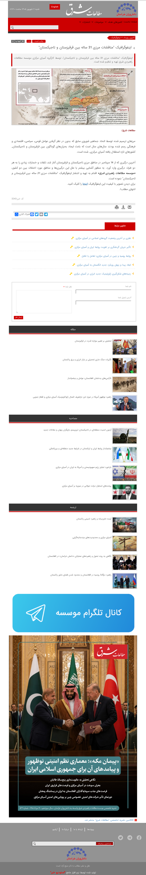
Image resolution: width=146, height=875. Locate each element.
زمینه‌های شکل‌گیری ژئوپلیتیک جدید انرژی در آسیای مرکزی (101, 274)
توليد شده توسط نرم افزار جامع (73, 872)
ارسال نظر (18, 317)
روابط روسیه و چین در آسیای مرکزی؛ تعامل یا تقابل (105, 256)
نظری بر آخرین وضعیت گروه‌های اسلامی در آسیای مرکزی (102, 238)
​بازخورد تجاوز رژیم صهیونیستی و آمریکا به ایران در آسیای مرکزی (83, 467)
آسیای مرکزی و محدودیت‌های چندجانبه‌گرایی (91, 537)
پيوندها (90, 829)
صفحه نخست (130, 21)
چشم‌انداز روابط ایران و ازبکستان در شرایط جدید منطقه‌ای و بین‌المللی (80, 448)
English (54, 7)
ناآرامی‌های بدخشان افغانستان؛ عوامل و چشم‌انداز (89, 378)
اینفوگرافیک (116, 37)
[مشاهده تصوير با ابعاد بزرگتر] (130, 73)
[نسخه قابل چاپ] (116, 208)
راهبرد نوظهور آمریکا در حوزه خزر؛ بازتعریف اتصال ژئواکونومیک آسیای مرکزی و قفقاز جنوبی (72, 397)
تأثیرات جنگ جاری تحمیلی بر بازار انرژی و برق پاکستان (87, 359)
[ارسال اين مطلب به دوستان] (128, 208)
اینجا (85, 184)
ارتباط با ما (78, 829)
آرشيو (55, 829)
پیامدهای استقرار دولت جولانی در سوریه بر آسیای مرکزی (86, 486)
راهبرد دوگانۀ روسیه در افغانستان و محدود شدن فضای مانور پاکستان (80, 575)
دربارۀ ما (65, 829)
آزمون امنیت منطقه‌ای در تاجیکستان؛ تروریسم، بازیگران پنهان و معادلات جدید (77, 430)
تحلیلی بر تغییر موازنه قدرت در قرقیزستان (93, 341)
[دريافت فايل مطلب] (122, 208)
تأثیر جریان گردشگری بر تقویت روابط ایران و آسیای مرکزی (102, 247)
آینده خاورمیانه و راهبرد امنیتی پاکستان (93, 518)
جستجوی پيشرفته (104, 843)
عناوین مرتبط (120, 225)
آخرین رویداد (128, 37)
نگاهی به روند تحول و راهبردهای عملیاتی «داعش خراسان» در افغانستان (79, 556)
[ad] (73, 613)
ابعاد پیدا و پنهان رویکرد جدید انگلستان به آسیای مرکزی (103, 265)
